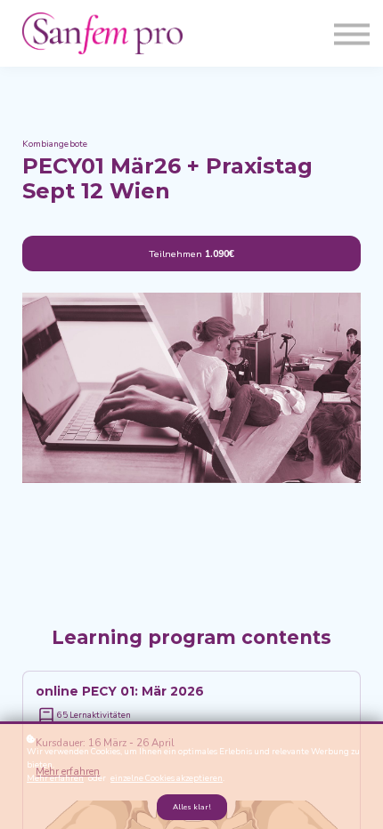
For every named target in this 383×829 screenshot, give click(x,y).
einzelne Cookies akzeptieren (166, 778)
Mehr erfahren (55, 778)
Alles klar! (192, 807)
